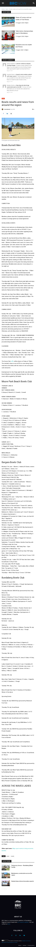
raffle (12, 361)
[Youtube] (24, 935)
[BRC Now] (18, 3)
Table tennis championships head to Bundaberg (24, 32)
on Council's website (23, 922)
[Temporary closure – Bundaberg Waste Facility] (6, 867)
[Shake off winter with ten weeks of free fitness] (8, 22)
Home (3, 9)
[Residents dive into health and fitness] (8, 49)
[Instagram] (16, 935)
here (9, 924)
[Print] (11, 113)
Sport (7, 9)
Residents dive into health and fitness (24, 46)
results (12, 856)
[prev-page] (3, 889)
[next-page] (5, 889)
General (4, 869)
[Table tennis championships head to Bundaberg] (8, 35)
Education (4, 885)
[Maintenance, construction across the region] (6, 875)
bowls (8, 856)
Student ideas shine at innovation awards (22, 881)
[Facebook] (3, 113)
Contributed (7, 109)
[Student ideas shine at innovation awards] (6, 883)
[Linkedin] (7, 113)
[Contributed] (3, 109)
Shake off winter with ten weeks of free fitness (23, 18)
